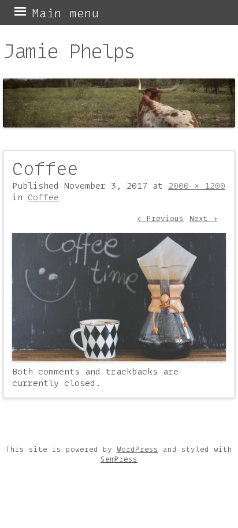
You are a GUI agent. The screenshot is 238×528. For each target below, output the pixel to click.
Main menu (65, 13)
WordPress (137, 449)
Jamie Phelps (69, 51)
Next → (203, 218)
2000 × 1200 (196, 186)
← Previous (160, 218)
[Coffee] (119, 357)
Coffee (43, 197)
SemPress (119, 459)
